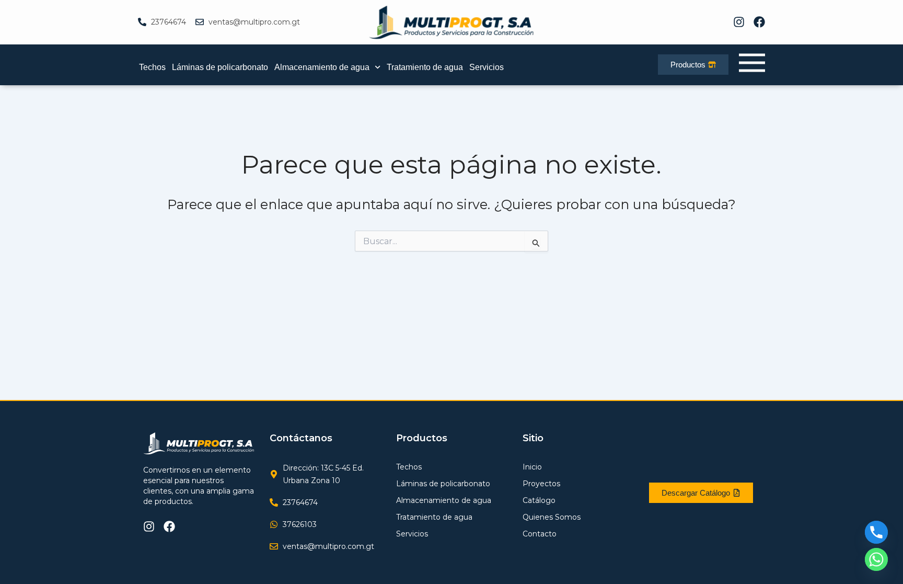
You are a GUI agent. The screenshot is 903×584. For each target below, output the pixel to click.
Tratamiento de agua (425, 67)
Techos (152, 67)
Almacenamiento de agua (321, 67)
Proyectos (541, 483)
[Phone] (876, 532)
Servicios (486, 67)
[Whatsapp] (876, 559)
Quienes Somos (552, 517)
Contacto (540, 534)
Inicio (532, 467)
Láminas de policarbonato (220, 67)
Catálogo (539, 500)
